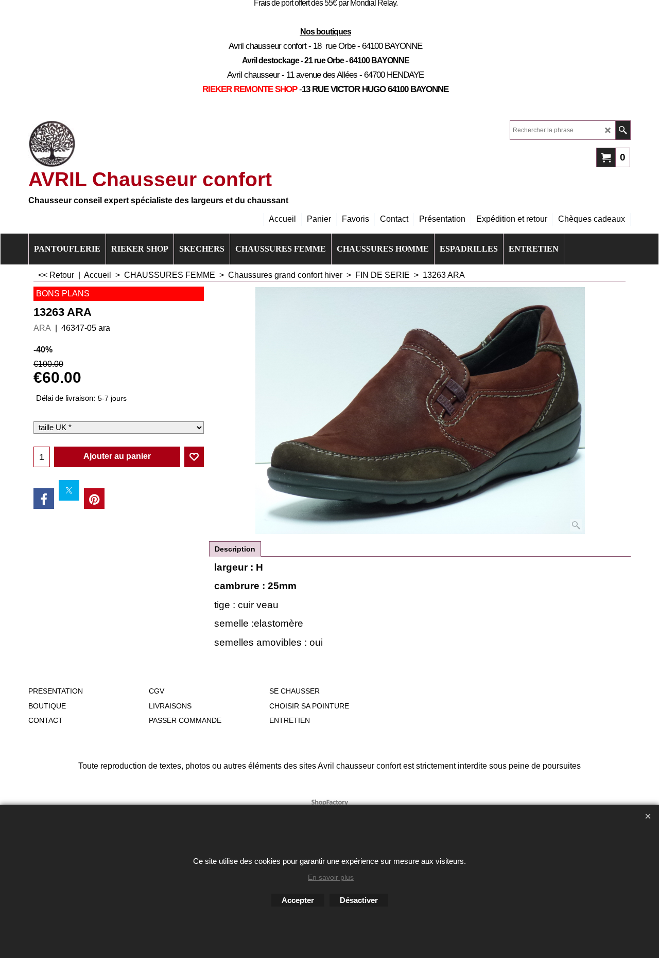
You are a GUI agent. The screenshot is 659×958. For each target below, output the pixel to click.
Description (235, 549)
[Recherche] (622, 130)
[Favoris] (194, 457)
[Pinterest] (94, 498)
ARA (42, 328)
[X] (69, 490)
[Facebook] (43, 498)
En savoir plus (331, 877)
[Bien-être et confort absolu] (52, 144)
